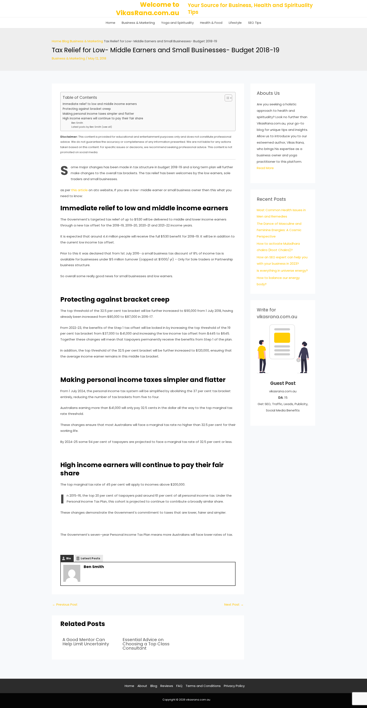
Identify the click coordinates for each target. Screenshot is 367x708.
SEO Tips (254, 22)
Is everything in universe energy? (282, 270)
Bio (68, 558)
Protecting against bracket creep (87, 109)
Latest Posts (90, 558)
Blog (65, 41)
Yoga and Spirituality (177, 22)
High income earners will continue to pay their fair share (103, 118)
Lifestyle (235, 22)
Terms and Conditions (203, 686)
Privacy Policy (234, 686)
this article (79, 190)
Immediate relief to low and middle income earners (100, 104)
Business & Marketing (138, 22)
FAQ (179, 686)
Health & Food (211, 22)
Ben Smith (77, 122)
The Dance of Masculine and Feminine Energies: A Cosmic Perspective (279, 230)
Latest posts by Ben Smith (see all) (91, 127)
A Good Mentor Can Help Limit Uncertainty (85, 642)
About (142, 686)
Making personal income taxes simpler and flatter (98, 114)
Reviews (166, 686)
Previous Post (65, 604)
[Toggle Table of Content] (226, 98)
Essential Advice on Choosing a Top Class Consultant (146, 644)
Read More (265, 168)
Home (110, 22)
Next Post (234, 604)
